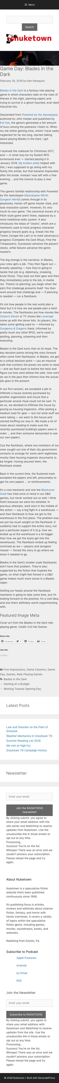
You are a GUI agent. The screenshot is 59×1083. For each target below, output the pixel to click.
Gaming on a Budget (17, 684)
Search (29, 27)
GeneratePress (46, 1077)
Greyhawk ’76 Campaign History (26, 750)
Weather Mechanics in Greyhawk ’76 (29, 736)
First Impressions (14, 669)
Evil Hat (5, 122)
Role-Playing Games (29, 674)
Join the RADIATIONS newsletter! (29, 810)
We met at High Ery (18, 745)
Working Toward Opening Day (22, 688)
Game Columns (36, 669)
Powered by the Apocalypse (39, 114)
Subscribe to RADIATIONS (26, 1014)
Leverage (47, 316)
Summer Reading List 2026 (23, 740)
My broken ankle (29, 163)
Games (10, 674)
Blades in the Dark (11, 90)
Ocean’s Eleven (9, 316)
